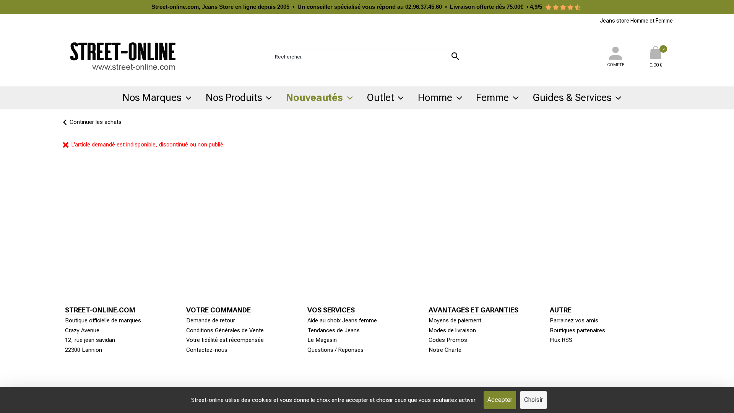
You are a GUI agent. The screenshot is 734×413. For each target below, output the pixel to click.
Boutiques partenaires (577, 330)
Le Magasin (322, 340)
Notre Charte (445, 349)
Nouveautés (314, 97)
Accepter (499, 399)
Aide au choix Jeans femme (342, 320)
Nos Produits (234, 97)
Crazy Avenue (82, 330)
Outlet (380, 97)
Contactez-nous (206, 349)
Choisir (533, 399)
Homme (435, 97)
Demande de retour (210, 320)
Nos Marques (152, 97)
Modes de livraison (452, 330)
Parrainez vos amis (574, 320)
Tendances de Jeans (333, 330)
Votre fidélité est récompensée (225, 340)
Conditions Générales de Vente (225, 330)
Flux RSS (561, 340)
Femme (492, 97)
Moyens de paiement (455, 320)
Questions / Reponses (335, 349)
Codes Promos (448, 340)
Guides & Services (572, 97)
